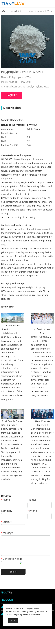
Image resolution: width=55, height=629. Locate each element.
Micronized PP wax (44, 11)
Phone (32, 511)
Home (31, 11)
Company (6, 511)
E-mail (32, 499)
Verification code (11, 559)
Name (5, 499)
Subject (6, 522)
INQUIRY (11, 95)
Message (7, 533)
